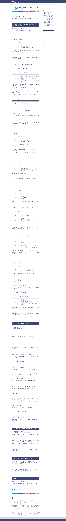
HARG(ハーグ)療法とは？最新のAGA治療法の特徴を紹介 (48, 13)
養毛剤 (44, 43)
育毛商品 (45, 41)
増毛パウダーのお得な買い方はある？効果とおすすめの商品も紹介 (48, 22)
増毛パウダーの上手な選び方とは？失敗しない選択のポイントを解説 (48, 25)
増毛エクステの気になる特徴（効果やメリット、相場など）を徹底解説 (48, 19)
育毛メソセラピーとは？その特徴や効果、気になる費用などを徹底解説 (48, 16)
